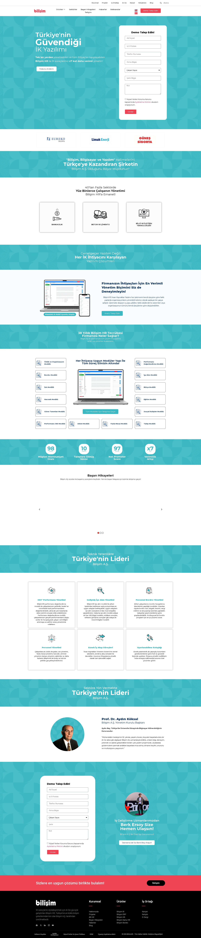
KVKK (91, 934)
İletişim (88, 12)
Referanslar (115, 9)
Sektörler (73, 9)
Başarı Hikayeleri (88, 9)
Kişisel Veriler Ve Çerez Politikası (74, 934)
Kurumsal (95, 3)
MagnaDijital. (158, 934)
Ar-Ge (124, 3)
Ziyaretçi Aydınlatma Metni (106, 934)
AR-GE (91, 917)
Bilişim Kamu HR (123, 920)
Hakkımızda (94, 912)
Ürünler (59, 9)
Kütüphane (142, 3)
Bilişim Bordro (122, 923)
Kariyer (132, 3)
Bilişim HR (121, 917)
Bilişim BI (120, 912)
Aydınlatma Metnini (143, 102)
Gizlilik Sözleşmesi (54, 934)
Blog (151, 3)
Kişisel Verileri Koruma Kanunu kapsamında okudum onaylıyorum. (141, 102)
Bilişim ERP (121, 914)
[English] (136, 10)
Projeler (105, 3)
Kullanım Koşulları (40, 934)
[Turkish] (136, 13)
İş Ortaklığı (115, 3)
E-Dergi (145, 917)
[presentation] (39, 218)
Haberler (103, 9)
